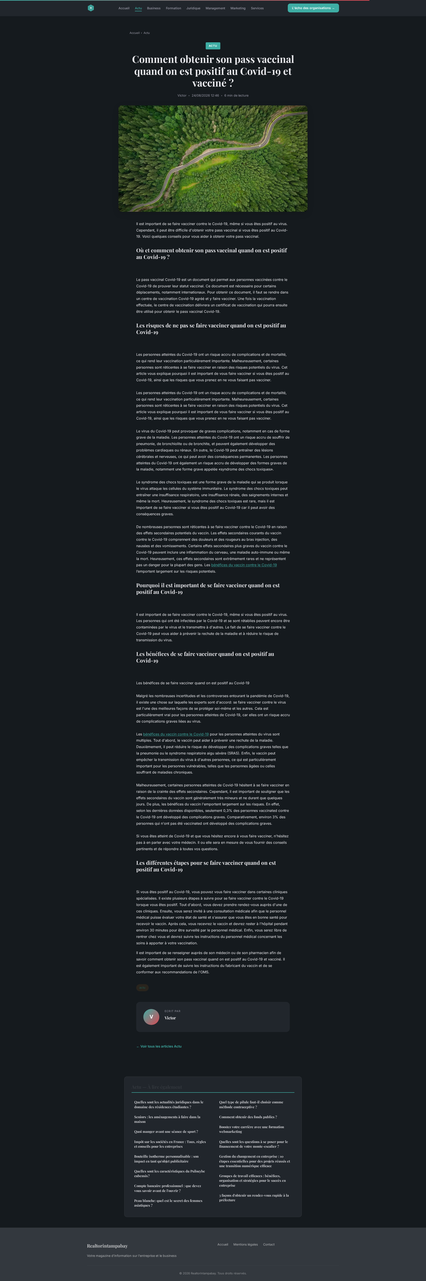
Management (215, 8)
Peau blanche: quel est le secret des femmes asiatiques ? (168, 1202)
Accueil (124, 8)
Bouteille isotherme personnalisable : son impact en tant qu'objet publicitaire (166, 1158)
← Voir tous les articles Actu (158, 1046)
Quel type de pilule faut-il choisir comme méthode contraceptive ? (251, 1104)
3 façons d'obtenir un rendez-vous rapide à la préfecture (254, 1197)
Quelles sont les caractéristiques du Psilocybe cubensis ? (169, 1173)
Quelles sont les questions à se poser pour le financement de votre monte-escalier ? (253, 1144)
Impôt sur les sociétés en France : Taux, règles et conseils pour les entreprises (170, 1144)
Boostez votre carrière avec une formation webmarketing (251, 1129)
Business (154, 8)
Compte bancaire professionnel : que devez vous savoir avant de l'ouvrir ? (167, 1188)
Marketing (238, 8)
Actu (138, 8)
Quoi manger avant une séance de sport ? (166, 1131)
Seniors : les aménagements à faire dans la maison (167, 1119)
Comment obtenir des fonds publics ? (248, 1117)
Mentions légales (245, 1244)
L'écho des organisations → (313, 8)
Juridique (193, 8)
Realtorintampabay (107, 1245)
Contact (269, 1244)
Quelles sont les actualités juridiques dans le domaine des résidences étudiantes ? (168, 1104)
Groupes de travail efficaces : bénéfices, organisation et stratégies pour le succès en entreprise (252, 1181)
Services (257, 8)
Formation (173, 8)
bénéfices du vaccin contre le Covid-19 (244, 565)
